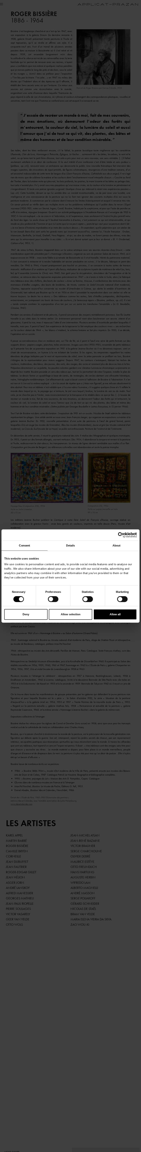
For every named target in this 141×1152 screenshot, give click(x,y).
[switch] (53, 599)
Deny (26, 614)
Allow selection (70, 614)
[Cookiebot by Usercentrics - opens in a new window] (121, 535)
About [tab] (117, 545)
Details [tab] (70, 545)
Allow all (115, 614)
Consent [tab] (24, 545)
